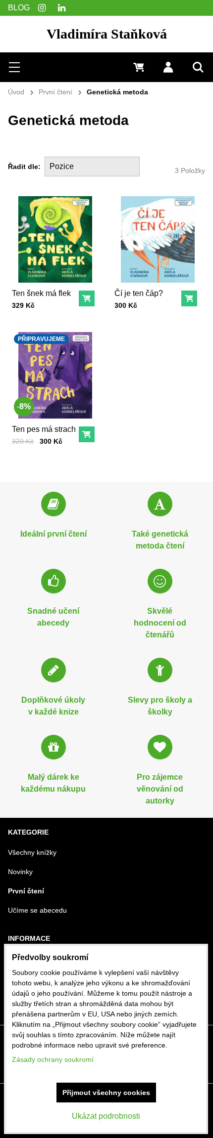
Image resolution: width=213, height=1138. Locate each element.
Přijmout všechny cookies (106, 1092)
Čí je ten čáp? (138, 293)
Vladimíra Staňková (107, 34)
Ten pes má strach (44, 429)
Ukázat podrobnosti (106, 1116)
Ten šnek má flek (41, 293)
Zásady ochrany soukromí (53, 1059)
